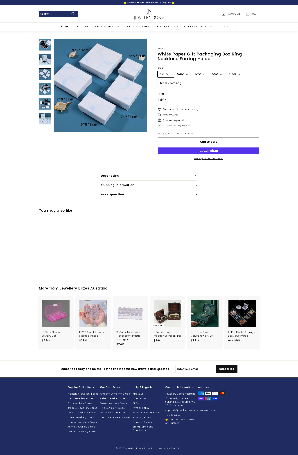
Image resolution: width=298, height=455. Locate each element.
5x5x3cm (165, 74)
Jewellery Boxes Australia (84, 288)
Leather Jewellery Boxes (82, 431)
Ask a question (112, 194)
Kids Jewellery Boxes (80, 403)
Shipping (162, 133)
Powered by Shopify (167, 448)
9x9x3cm (234, 74)
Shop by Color (166, 26)
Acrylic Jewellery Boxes (81, 426)
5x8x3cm (183, 74)
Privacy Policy (141, 407)
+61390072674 (173, 414)
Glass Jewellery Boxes (81, 417)
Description (110, 176)
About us (138, 393)
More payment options (208, 158)
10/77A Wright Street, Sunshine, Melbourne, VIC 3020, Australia (180, 402)
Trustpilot (165, 2)
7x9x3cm (217, 74)
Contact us (139, 398)
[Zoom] (100, 85)
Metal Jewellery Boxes (113, 412)
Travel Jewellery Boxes (113, 403)
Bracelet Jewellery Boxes (82, 407)
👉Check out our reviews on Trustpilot (180, 421)
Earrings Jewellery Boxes (82, 422)
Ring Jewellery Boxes (112, 407)
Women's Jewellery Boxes (83, 393)
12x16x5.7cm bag (170, 83)
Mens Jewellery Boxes (80, 398)
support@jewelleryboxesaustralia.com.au (190, 410)
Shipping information (117, 185)
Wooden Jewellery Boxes (115, 393)
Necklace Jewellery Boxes (115, 417)
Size (160, 67)
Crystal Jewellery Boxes (82, 412)
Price (161, 94)
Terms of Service (143, 422)
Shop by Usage (138, 26)
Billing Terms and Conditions (143, 428)
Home (65, 26)
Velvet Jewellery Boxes (113, 398)
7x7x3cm (200, 74)
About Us (82, 26)
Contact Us (228, 26)
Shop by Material (108, 26)
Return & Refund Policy (146, 412)
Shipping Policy (142, 417)
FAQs (136, 403)
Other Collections (198, 26)
